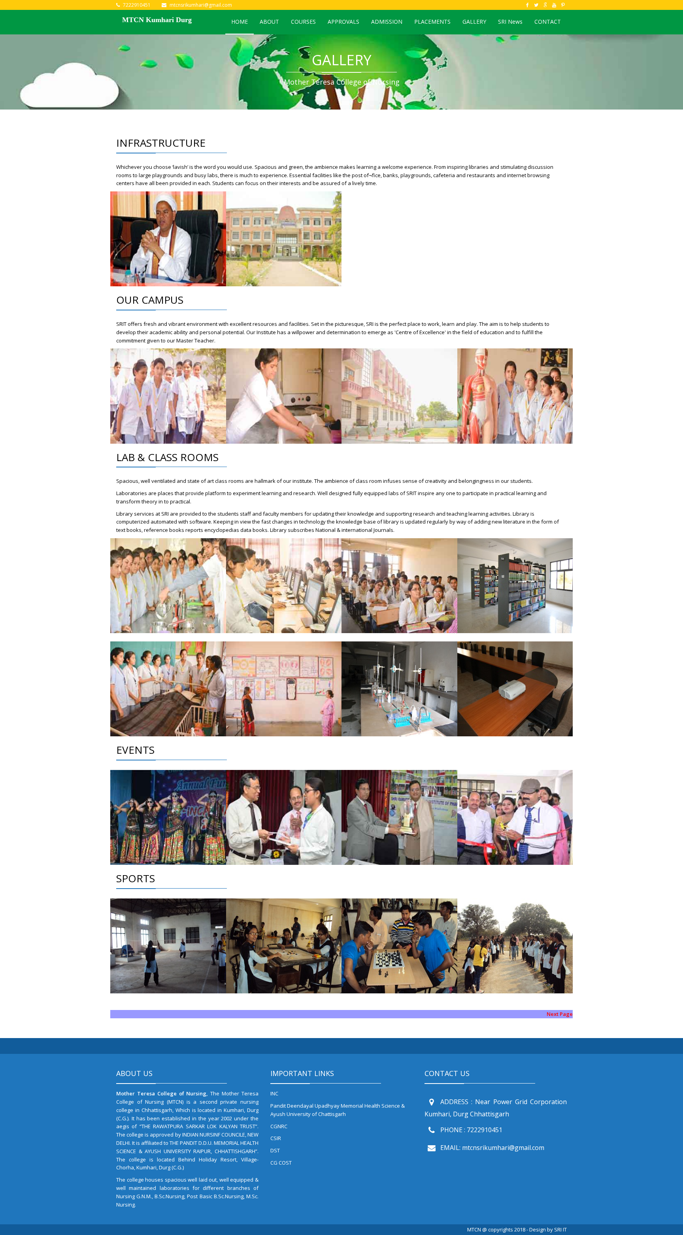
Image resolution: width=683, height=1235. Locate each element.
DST (275, 1150)
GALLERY (474, 21)
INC (274, 1093)
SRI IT (560, 1229)
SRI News (510, 21)
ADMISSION (386, 21)
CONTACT (547, 21)
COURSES (303, 21)
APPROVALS (343, 21)
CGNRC (278, 1126)
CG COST (281, 1162)
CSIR (275, 1138)
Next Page (560, 1014)
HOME (239, 21)
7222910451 (137, 5)
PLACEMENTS (432, 21)
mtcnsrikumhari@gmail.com (201, 5)
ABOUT (269, 21)
